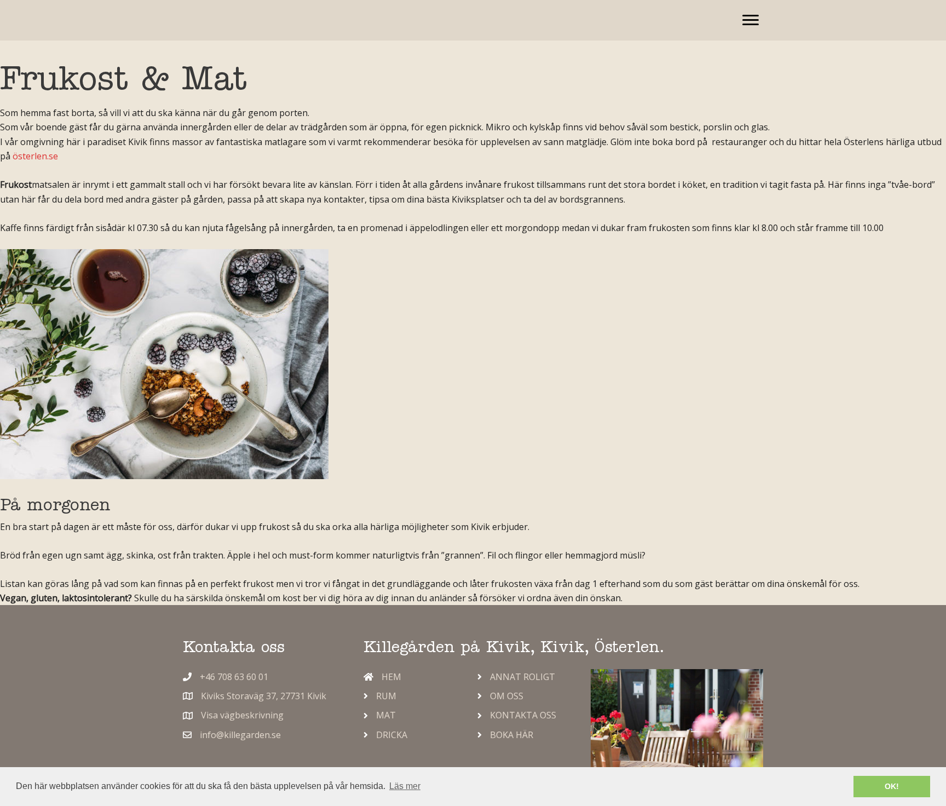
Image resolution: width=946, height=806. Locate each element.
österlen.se (35, 156)
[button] (750, 20)
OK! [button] (892, 786)
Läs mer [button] (404, 786)
